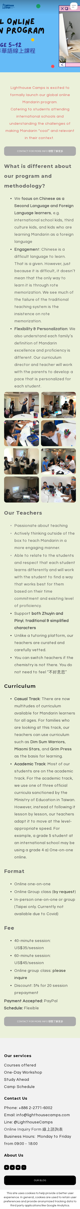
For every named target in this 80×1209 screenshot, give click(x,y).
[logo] (8, 6)
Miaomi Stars (27, 749)
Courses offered (20, 1065)
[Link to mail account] (12, 1167)
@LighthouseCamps (33, 1122)
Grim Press (61, 749)
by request (64, 892)
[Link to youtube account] (18, 1167)
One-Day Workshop (23, 1072)
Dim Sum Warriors (47, 742)
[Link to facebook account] (6, 1167)
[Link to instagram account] (23, 1167)
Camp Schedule (19, 1087)
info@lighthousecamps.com (43, 1115)
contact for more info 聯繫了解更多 (40, 151)
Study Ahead (16, 1080)
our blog (40, 1180)
